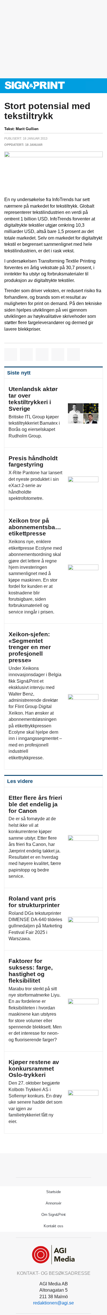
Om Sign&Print (53, 1214)
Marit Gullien (27, 129)
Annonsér (53, 1203)
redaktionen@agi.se (53, 1302)
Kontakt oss (53, 1226)
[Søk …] (100, 85)
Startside (53, 1192)
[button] (90, 86)
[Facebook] (47, 1164)
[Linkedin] (60, 1164)
